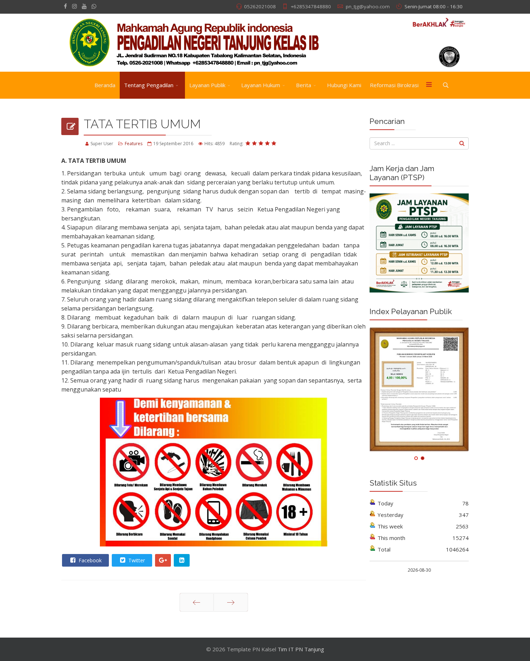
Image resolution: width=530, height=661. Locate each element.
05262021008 (260, 6)
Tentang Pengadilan (148, 85)
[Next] (231, 602)
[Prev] (196, 602)
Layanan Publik (207, 85)
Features (133, 143)
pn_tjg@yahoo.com (368, 6)
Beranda (104, 85)
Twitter (136, 560)
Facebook (89, 560)
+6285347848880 (311, 6)
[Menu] (428, 85)
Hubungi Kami (344, 85)
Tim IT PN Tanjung (301, 649)
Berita (303, 85)
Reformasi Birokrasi (394, 85)
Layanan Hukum (260, 85)
